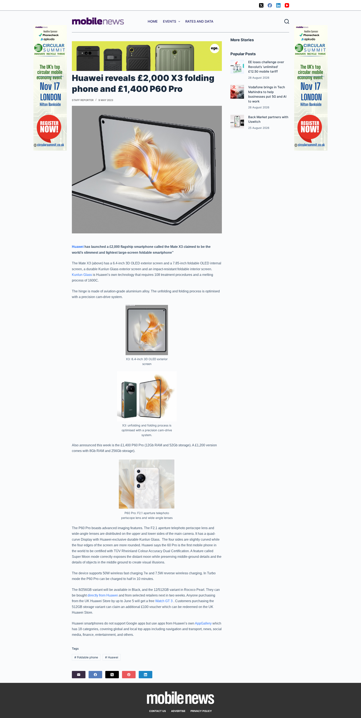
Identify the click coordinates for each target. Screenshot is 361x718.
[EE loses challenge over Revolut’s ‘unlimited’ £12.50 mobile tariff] (237, 66)
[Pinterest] (129, 674)
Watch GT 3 (164, 601)
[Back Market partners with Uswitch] (237, 121)
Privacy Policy (201, 711)
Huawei (78, 246)
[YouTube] (287, 5)
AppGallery (203, 623)
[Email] (78, 674)
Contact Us (157, 711)
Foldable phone (86, 657)
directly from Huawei (103, 595)
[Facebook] (270, 5)
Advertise (178, 711)
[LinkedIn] (278, 5)
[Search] (286, 21)
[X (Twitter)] (261, 5)
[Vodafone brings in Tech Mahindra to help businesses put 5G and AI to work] (237, 92)
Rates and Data (199, 21)
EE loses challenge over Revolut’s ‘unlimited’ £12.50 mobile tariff (266, 66)
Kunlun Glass (82, 274)
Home (153, 21)
